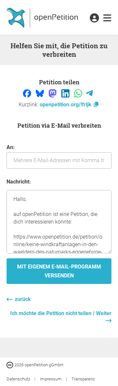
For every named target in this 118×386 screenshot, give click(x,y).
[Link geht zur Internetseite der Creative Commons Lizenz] (10, 364)
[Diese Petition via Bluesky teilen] (40, 93)
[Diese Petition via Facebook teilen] (27, 93)
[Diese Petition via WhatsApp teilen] (79, 93)
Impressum (51, 378)
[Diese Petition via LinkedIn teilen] (66, 93)
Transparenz (83, 378)
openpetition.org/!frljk (66, 104)
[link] (107, 18)
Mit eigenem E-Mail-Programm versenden (59, 271)
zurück (23, 299)
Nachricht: (19, 182)
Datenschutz (19, 378)
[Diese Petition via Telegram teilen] (89, 93)
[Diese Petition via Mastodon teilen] (53, 93)
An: (11, 147)
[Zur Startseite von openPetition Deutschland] (43, 17)
